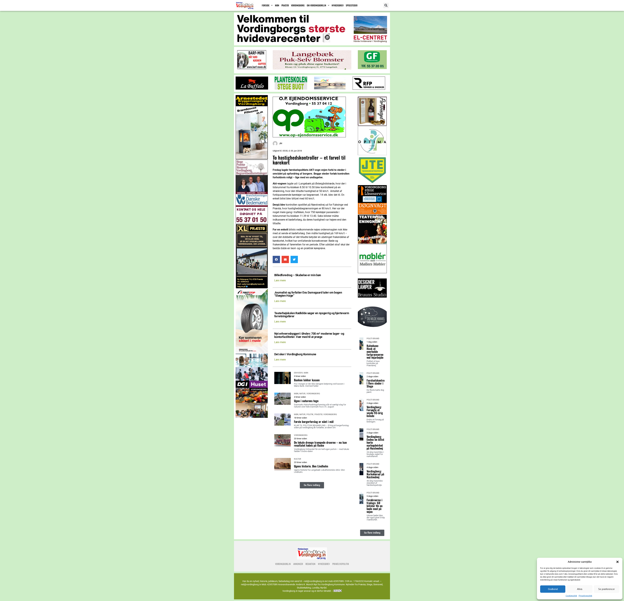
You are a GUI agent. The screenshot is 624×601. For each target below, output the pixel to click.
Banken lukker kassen (307, 380)
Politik (309, 414)
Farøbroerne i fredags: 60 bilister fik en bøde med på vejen (375, 506)
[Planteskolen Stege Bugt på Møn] (291, 88)
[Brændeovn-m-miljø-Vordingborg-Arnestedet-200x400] (252, 158)
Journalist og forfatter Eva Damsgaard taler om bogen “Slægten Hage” (308, 294)
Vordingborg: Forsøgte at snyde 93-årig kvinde (375, 411)
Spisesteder (352, 5)
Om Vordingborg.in (316, 5)
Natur (302, 393)
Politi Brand (373, 338)
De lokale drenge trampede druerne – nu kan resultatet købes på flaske (320, 443)
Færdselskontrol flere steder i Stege (375, 383)
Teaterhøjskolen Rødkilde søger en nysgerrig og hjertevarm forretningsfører (311, 315)
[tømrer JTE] (372, 183)
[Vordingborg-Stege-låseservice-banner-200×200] (372, 213)
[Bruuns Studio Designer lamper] (372, 301)
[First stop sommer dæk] (252, 352)
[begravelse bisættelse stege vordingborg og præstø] (252, 222)
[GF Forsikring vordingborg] (372, 68)
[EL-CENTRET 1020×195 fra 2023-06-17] (312, 42)
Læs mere (280, 280)
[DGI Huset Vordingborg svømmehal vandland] (252, 416)
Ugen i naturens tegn (306, 401)
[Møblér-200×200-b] (372, 272)
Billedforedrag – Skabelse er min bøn (297, 275)
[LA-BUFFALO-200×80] (252, 88)
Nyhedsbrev (338, 5)
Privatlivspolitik (585, 596)
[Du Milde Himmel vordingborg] (372, 331)
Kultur (297, 459)
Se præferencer (606, 589)
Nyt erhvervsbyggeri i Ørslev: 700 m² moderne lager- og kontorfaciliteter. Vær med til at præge (309, 335)
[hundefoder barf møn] (251, 68)
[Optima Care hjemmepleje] (372, 154)
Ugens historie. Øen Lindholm (311, 466)
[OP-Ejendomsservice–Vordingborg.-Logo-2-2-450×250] (309, 136)
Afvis (579, 589)
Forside (265, 5)
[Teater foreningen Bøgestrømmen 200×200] (372, 242)
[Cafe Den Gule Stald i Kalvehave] (330, 88)
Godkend (553, 589)
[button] (617, 561)
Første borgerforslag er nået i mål (314, 421)
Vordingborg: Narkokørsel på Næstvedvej (375, 474)
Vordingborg (298, 5)
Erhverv (298, 373)
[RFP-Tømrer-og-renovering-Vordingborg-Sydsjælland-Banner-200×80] (369, 88)
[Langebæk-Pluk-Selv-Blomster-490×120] (312, 68)
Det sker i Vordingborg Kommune (295, 354)
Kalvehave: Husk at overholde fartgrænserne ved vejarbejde (375, 351)
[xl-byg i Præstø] (252, 287)
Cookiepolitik (571, 596)
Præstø (285, 5)
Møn (277, 5)
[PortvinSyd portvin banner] (372, 124)
